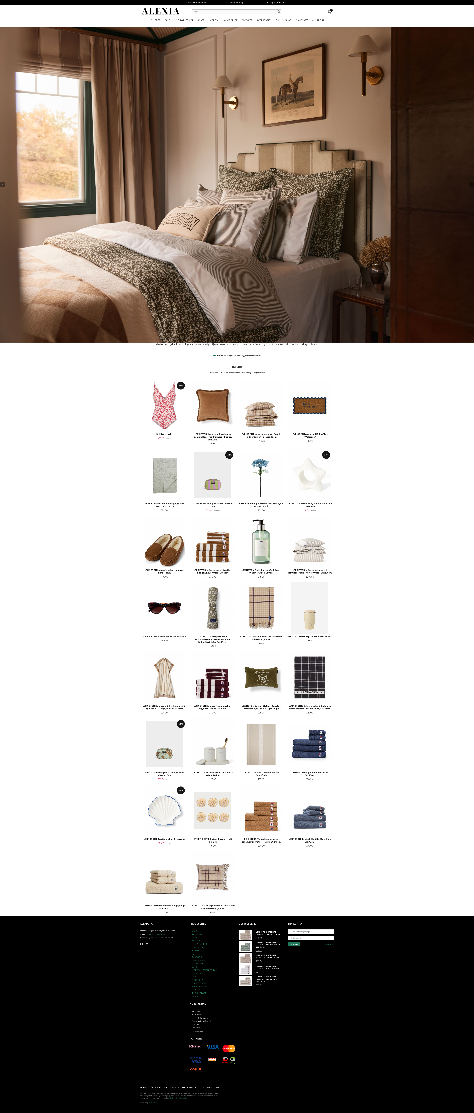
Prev (2, 184)
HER (214, 355)
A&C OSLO (197, 934)
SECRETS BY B (198, 980)
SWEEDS (196, 990)
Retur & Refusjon (200, 1018)
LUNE (195, 967)
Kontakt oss (197, 1031)
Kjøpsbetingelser (158, 1087)
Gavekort (196, 1027)
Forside (196, 1011)
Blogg (218, 1087)
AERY (194, 937)
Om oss (195, 1024)
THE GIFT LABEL (199, 993)
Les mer (162, 1098)
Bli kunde (196, 1014)
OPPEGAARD (198, 973)
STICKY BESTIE (199, 986)
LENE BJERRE (198, 960)
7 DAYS (195, 931)
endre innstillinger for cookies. (178, 1098)
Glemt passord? (329, 944)
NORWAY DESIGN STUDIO (204, 970)
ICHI (194, 954)
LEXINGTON (197, 963)
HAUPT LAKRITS (199, 944)
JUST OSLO (197, 957)
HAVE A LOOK (198, 947)
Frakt (143, 1087)
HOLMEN (196, 950)
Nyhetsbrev (206, 1087)
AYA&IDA (196, 941)
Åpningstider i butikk (201, 1021)
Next (471, 184)
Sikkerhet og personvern (184, 1087)
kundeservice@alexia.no (156, 934)
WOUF (195, 996)
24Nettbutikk (152, 1103)
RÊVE (194, 977)
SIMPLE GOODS (199, 983)
